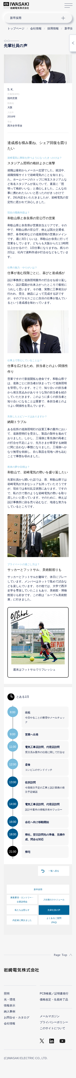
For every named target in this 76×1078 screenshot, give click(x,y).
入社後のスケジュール (54, 899)
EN (41, 4)
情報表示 (9, 1005)
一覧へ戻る (53, 871)
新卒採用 (38, 889)
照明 (7, 993)
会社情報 (9, 1023)
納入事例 (9, 1011)
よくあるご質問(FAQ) (53, 920)
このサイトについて (52, 1028)
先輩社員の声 (54, 910)
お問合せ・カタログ (16, 1017)
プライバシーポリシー (54, 1022)
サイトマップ (68, 5)
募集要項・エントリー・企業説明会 (22, 899)
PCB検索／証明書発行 (54, 993)
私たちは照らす (22, 910)
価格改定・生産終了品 (54, 999)
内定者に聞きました (22, 920)
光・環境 (9, 999)
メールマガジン (50, 1016)
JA (35, 4)
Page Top (60, 955)
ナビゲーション (35, 18)
